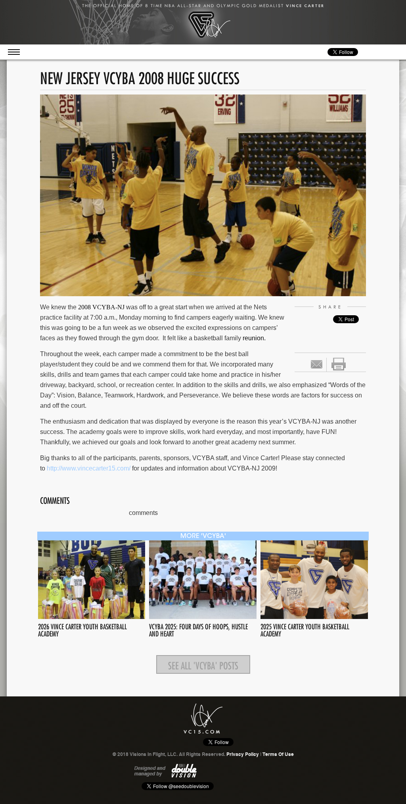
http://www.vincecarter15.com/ (88, 468)
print (338, 364)
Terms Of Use (278, 754)
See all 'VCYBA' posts (203, 664)
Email (316, 364)
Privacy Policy (242, 754)
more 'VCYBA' (203, 536)
